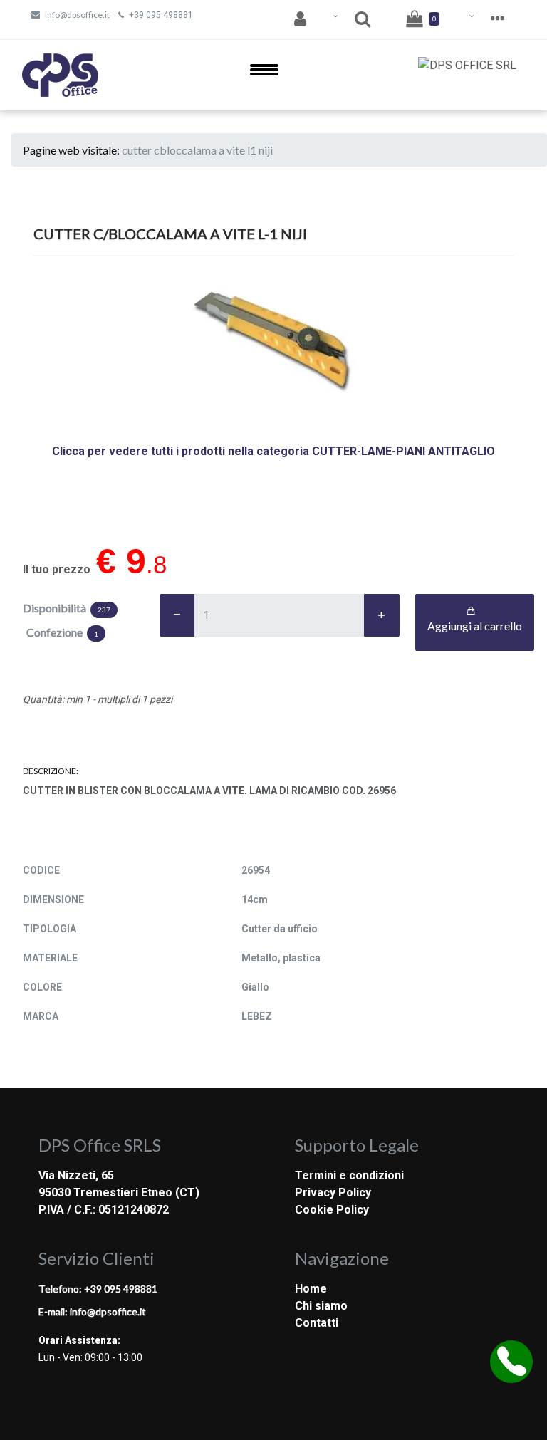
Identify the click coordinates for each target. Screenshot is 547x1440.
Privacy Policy (333, 1192)
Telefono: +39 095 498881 (97, 1289)
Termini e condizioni (349, 1175)
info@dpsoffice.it (77, 14)
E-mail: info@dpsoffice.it (92, 1311)
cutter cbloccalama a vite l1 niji (197, 150)
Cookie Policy (332, 1209)
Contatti (316, 1323)
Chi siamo (321, 1306)
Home (311, 1288)
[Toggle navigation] (264, 75)
